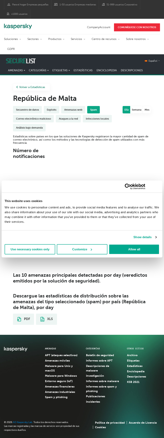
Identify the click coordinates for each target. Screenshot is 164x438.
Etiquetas (133, 360)
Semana (136, 109)
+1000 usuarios (19, 14)
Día (126, 109)
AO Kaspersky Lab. (23, 422)
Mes (147, 109)
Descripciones (132, 70)
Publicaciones (95, 396)
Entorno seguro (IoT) (59, 381)
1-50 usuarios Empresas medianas (78, 4)
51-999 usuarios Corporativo (122, 4)
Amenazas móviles (57, 360)
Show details (142, 237)
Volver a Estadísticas (32, 87)
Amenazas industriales (60, 391)
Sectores (33, 39)
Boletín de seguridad (100, 355)
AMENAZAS (50, 348)
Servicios (76, 39)
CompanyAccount (98, 27)
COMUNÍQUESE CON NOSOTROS (137, 27)
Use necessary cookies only (30, 249)
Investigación (95, 375)
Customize (79, 249)
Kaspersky (18, 24)
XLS (49, 319)
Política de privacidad (110, 422)
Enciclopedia (107, 70)
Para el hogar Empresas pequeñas (30, 4)
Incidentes (93, 401)
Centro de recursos (104, 39)
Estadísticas (83, 70)
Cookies (100, 427)
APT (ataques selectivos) (61, 355)
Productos (54, 39)
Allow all (134, 249)
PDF (26, 319)
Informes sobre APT (99, 360)
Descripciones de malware (97, 368)
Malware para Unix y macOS (59, 368)
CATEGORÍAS (93, 348)
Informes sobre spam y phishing (101, 389)
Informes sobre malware (102, 381)
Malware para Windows (61, 375)
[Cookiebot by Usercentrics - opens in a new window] (127, 186)
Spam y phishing (56, 397)
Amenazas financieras (59, 386)
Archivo (132, 355)
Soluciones (11, 39)
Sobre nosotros (136, 39)
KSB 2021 (133, 381)
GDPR (11, 49)
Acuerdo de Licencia (143, 422)
